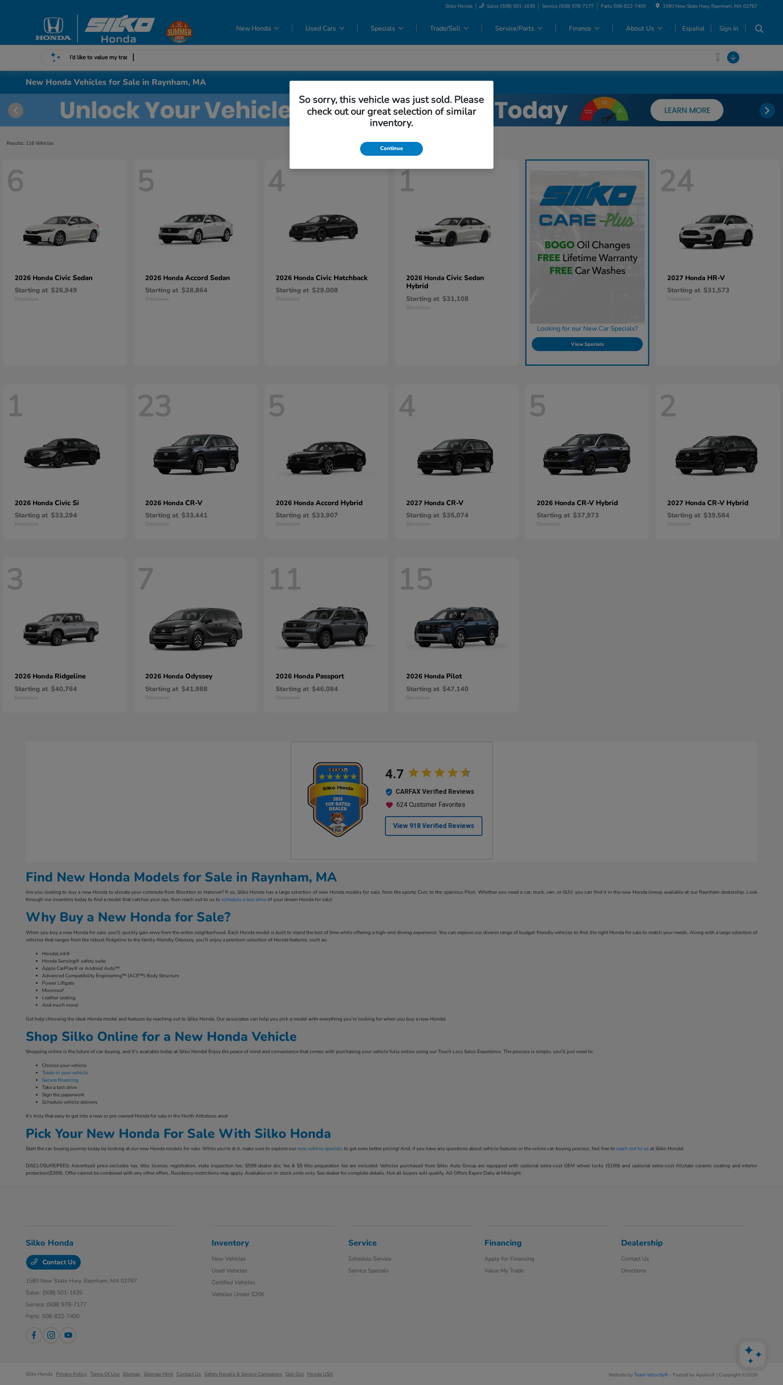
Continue (391, 148)
